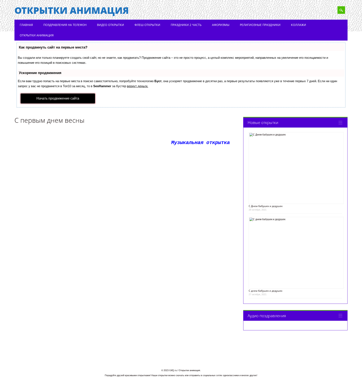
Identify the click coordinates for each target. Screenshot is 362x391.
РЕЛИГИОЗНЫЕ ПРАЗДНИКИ (260, 25)
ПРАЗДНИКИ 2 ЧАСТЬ (186, 25)
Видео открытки (110, 25)
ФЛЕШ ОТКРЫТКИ (147, 25)
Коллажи (298, 25)
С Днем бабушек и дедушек (266, 206)
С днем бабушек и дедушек (265, 291)
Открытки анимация (71, 10)
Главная (26, 25)
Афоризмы (220, 25)
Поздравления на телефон (65, 25)
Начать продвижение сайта (57, 98)
